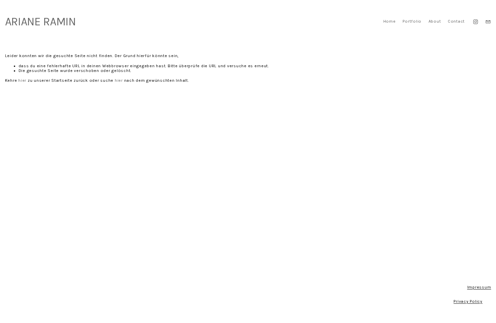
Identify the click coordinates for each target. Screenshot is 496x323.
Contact (456, 21)
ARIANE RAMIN (40, 21)
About (435, 21)
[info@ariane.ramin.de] (488, 22)
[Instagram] (475, 22)
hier (22, 80)
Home (389, 21)
